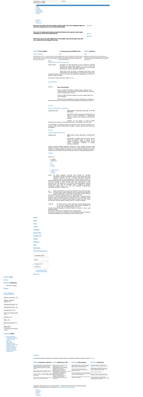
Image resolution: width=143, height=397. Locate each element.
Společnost (39, 12)
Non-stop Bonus (52, 81)
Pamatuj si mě (38, 264)
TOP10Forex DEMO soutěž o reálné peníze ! (12, 339)
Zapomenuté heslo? (41, 270)
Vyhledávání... (37, 1)
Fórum (38, 8)
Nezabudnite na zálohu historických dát (58, 62)
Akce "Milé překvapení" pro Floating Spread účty (12, 343)
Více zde (92, 358)
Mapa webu (39, 10)
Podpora (38, 20)
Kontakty (38, 9)
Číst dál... (72, 78)
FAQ (37, 21)
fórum (66, 185)
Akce (37, 6)
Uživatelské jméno (39, 255)
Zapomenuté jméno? (41, 271)
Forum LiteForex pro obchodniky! (66, 387)
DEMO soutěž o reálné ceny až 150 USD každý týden (12, 347)
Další (52, 164)
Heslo (36, 259)
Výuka (38, 13)
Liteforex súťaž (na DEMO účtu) (56, 132)
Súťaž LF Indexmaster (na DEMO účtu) (58, 108)
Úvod (37, 5)
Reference (39, 22)
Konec (53, 166)
